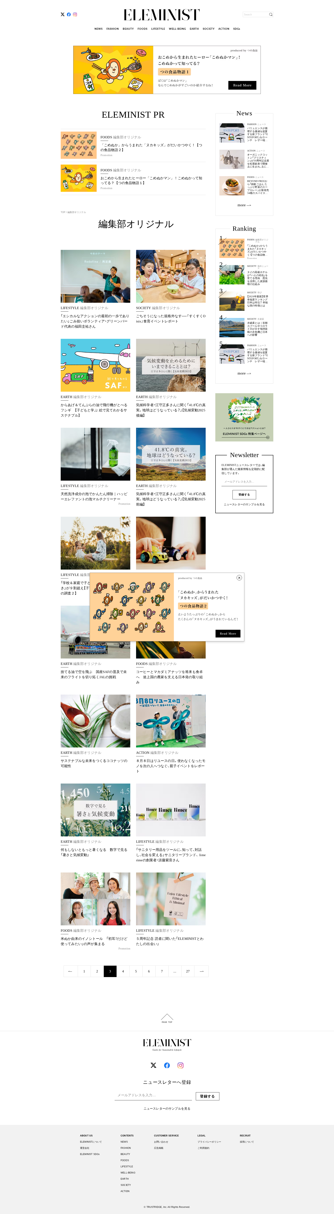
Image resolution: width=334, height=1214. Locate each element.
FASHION (113, 29)
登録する (244, 494)
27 (188, 971)
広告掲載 (159, 1148)
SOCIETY (209, 29)
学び (259, 293)
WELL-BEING (177, 29)
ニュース (261, 345)
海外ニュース (262, 267)
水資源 (260, 319)
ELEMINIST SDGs (90, 1154)
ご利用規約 (203, 1148)
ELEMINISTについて (91, 1142)
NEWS (99, 29)
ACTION (223, 29)
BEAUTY (128, 29)
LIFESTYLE (158, 29)
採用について (247, 1142)
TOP (63, 212)
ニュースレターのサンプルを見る (244, 504)
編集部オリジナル (76, 212)
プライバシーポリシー (209, 1142)
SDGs (236, 29)
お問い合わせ (161, 1142)
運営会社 (84, 1148)
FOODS (142, 29)
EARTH (194, 29)
